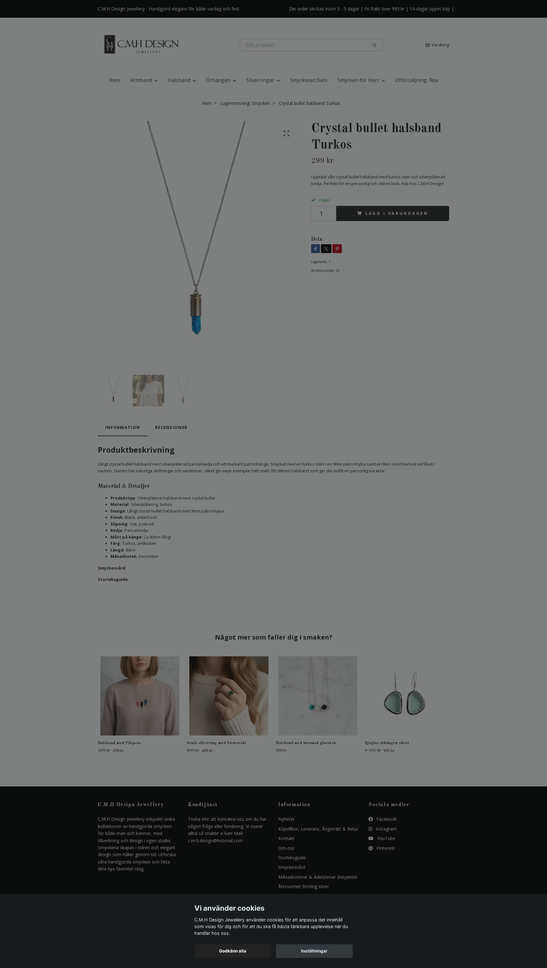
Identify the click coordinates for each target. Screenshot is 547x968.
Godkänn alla (232, 950)
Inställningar (314, 950)
